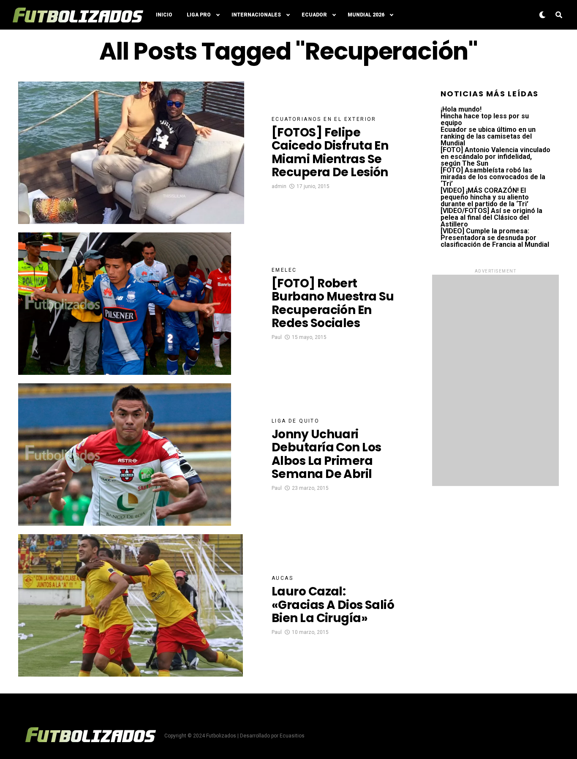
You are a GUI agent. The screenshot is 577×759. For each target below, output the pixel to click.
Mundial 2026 (366, 15)
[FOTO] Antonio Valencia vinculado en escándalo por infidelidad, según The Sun (495, 156)
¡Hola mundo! (461, 109)
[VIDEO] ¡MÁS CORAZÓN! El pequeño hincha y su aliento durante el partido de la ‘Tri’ (485, 197)
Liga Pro (199, 15)
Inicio (164, 15)
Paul (277, 337)
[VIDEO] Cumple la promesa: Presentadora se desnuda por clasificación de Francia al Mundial (495, 237)
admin (279, 186)
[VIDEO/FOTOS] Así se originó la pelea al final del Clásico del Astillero (491, 217)
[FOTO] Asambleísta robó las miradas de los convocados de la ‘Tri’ (493, 177)
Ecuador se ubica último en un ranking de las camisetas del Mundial (488, 136)
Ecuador (314, 15)
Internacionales (256, 15)
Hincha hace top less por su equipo (485, 119)
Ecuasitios (292, 736)
